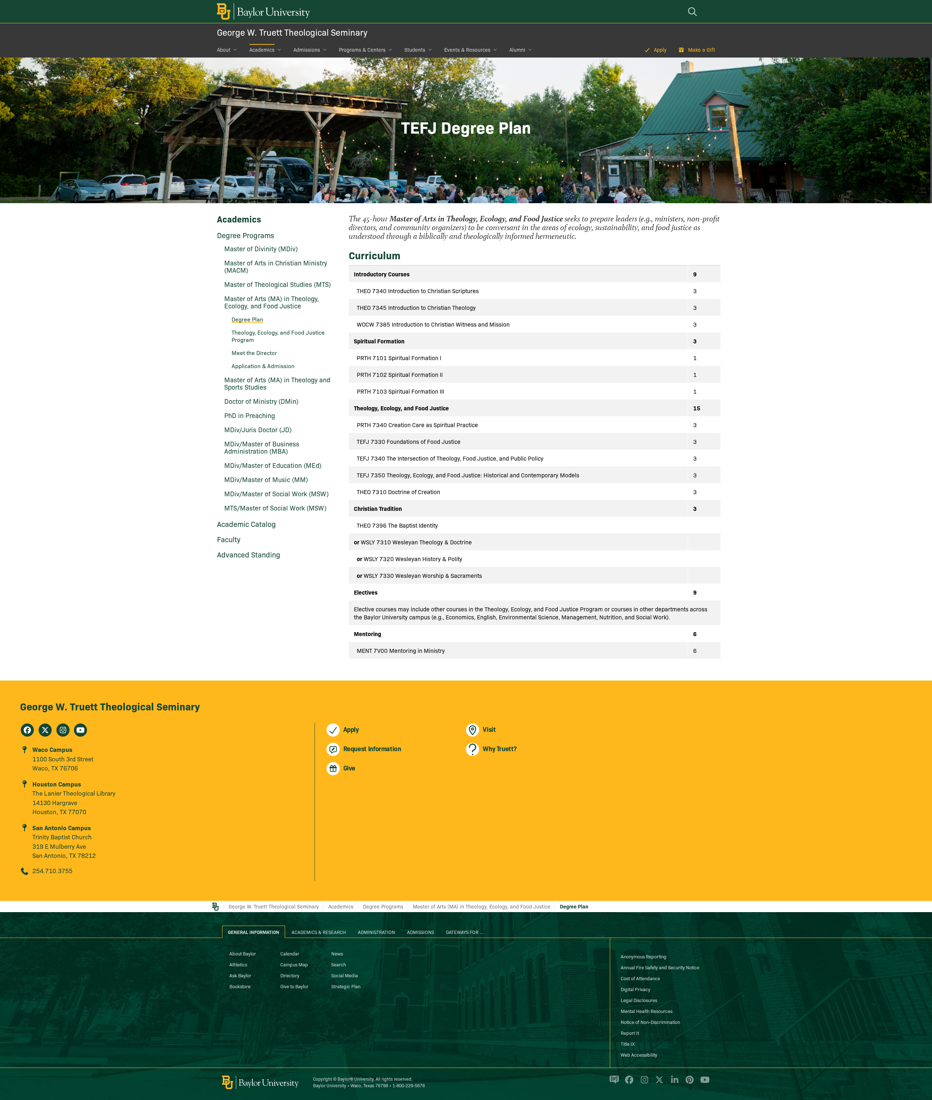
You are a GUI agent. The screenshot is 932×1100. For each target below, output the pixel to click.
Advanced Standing (248, 554)
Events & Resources (467, 49)
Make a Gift (701, 49)
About (223, 49)
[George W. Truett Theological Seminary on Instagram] (63, 730)
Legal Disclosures (639, 1000)
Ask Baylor (240, 975)
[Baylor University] (262, 11)
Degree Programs (245, 235)
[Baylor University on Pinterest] (688, 1083)
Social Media (344, 975)
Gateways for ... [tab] (465, 932)
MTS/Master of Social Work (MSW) (275, 507)
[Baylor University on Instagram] (643, 1083)
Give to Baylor (294, 986)
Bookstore (239, 986)
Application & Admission (263, 366)
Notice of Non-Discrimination (650, 1021)
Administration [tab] (376, 932)
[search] (693, 11)
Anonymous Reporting (644, 956)
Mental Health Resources (646, 1011)
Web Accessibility (639, 1054)
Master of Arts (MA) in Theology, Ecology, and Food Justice (271, 302)
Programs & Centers (362, 49)
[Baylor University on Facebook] (627, 1083)
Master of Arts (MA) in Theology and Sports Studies (277, 383)
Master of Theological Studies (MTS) (277, 284)
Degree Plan (574, 906)
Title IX (628, 1043)
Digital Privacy (635, 989)
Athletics (238, 964)
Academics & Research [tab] (319, 932)
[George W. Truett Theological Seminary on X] (45, 730)
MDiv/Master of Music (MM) (266, 479)
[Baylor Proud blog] (612, 1083)
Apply (660, 49)
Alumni (517, 49)
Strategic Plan (345, 986)
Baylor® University (355, 1079)
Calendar (289, 953)
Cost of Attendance (640, 978)
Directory (289, 975)
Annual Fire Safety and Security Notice (660, 967)
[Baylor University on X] (658, 1083)
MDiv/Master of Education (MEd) (272, 465)
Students (414, 49)
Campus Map (294, 964)
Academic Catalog (246, 524)
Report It (630, 1032)
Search (338, 964)
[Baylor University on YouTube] (703, 1083)
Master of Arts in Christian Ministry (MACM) (275, 266)
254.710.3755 (52, 870)
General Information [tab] (253, 932)
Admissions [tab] (420, 932)
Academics (262, 49)
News (337, 953)
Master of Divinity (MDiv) (261, 248)
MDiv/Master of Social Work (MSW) (276, 493)
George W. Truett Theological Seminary (292, 32)
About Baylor (242, 953)
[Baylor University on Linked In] (673, 1083)
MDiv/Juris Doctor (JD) (258, 429)
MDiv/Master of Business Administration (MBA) (261, 447)
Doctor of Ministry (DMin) (261, 401)
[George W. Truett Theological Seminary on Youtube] (80, 730)
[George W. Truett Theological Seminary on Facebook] (27, 730)
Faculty (228, 539)
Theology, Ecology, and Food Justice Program (278, 335)
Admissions (306, 49)
